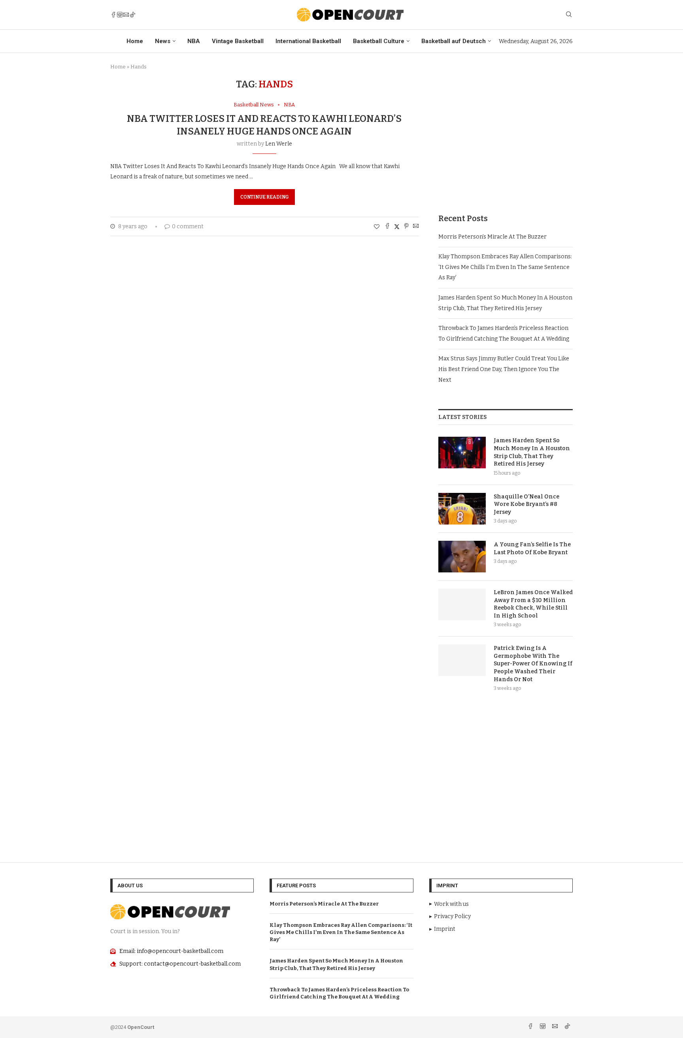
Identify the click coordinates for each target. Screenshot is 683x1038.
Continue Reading (264, 197)
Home (134, 41)
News (162, 41)
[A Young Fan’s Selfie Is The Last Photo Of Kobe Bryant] (462, 556)
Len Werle (278, 143)
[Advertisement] (505, 134)
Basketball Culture (378, 41)
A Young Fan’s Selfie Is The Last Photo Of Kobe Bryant (532, 548)
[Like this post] (376, 227)
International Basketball (308, 41)
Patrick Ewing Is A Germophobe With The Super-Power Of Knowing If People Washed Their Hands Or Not (533, 663)
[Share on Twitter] (397, 226)
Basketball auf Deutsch (453, 41)
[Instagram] (120, 14)
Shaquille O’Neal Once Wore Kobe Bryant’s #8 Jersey (526, 504)
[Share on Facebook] (387, 226)
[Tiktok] (132, 14)
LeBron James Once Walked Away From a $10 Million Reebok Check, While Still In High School (533, 604)
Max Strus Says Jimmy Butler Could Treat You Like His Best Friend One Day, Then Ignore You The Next (503, 369)
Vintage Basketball (238, 41)
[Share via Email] (416, 226)
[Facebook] (113, 14)
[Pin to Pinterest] (406, 226)
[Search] (569, 14)
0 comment (188, 226)
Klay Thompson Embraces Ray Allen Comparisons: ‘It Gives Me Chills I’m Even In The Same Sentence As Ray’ (505, 267)
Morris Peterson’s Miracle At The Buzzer (492, 236)
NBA (193, 41)
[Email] (126, 14)
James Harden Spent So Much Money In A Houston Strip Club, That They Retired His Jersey (532, 452)
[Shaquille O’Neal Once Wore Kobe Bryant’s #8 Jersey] (462, 509)
